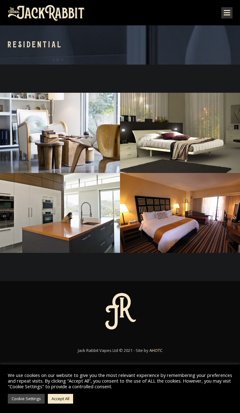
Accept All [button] (60, 398)
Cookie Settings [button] (26, 398)
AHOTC (155, 350)
